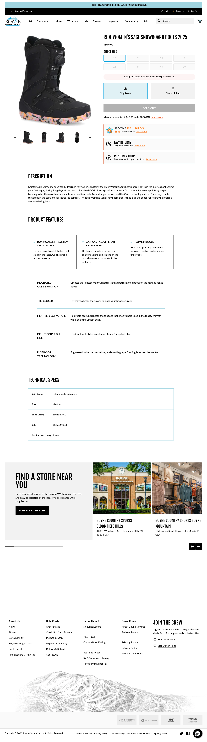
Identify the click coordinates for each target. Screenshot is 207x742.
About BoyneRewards (133, 626)
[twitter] (181, 733)
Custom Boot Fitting (94, 642)
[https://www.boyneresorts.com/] (127, 720)
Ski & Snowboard (92, 626)
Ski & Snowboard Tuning (96, 658)
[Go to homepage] (13, 21)
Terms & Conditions (132, 653)
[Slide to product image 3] (60, 137)
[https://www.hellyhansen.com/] (171, 720)
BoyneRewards (131, 621)
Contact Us (52, 654)
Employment (15, 648)
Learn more (157, 117)
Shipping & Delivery (56, 643)
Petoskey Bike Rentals (95, 663)
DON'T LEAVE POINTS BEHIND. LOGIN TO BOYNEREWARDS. (109, 4)
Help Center (53, 621)
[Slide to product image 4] (77, 137)
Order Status (53, 626)
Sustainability (16, 637)
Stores (12, 632)
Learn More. (141, 131)
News (12, 626)
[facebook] (188, 733)
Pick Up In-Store (55, 637)
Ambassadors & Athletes (22, 654)
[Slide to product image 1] (27, 137)
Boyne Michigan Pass (20, 643)
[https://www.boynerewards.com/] (149, 720)
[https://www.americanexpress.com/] (193, 720)
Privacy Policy (130, 642)
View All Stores (29, 510)
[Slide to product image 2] (44, 137)
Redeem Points (130, 632)
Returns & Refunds (56, 648)
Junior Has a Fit (92, 621)
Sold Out (149, 108)
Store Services (92, 652)
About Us (14, 621)
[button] (197, 733)
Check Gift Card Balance (59, 632)
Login (117, 131)
